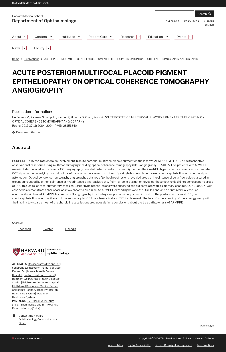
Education (155, 37)
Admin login (207, 325)
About (16, 37)
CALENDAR (172, 21)
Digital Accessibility (139, 345)
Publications (31, 59)
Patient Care (98, 37)
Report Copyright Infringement (173, 345)
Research (128, 37)
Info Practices (205, 345)
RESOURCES (191, 21)
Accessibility (115, 345)
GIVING (209, 25)
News (16, 48)
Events (181, 37)
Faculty (39, 48)
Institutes (67, 37)
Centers (41, 37)
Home (15, 59)
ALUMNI (209, 21)
